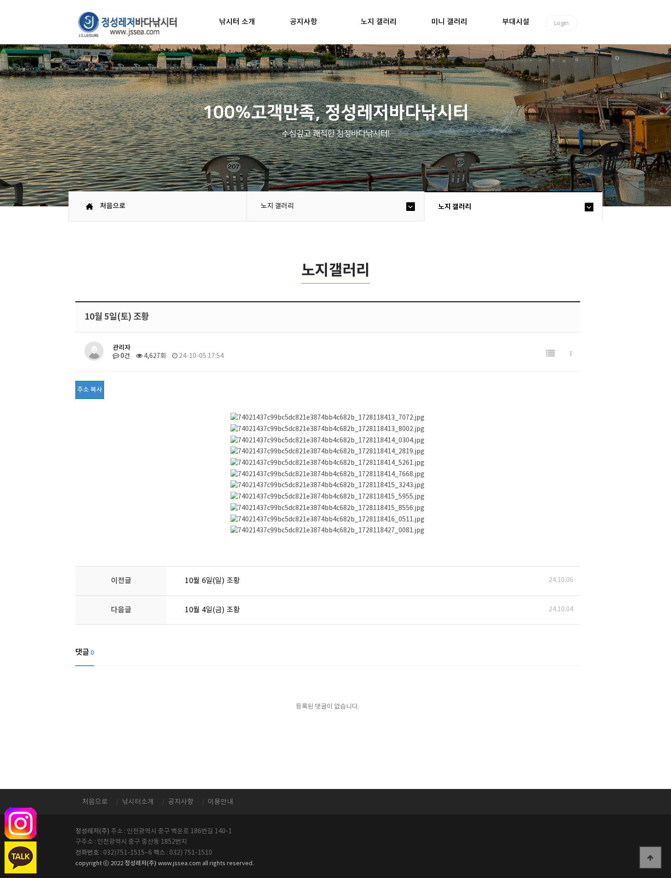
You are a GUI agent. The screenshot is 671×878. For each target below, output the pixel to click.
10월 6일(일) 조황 (212, 581)
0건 (124, 356)
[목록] (550, 354)
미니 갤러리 (449, 22)
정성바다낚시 (133, 23)
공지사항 (303, 22)
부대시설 (515, 22)
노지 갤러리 (379, 22)
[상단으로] (650, 857)
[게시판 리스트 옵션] (570, 354)
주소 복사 (90, 390)
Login (561, 23)
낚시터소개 (138, 802)
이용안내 (220, 802)
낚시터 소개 (237, 22)
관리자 (122, 348)
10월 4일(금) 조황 (212, 610)
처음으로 (113, 206)
